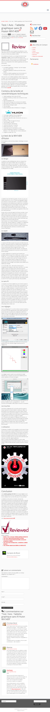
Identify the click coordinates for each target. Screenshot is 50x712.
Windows (8, 37)
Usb (2, 37)
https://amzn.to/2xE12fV (9, 518)
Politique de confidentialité (37, 56)
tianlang (9, 670)
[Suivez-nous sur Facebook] (41, 28)
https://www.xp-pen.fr (16, 689)
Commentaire (4, 576)
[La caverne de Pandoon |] (25, 4)
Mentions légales (35, 52)
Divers (6, 21)
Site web (3, 602)
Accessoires (18, 34)
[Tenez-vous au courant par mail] (32, 32)
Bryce (13, 37)
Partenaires (34, 54)
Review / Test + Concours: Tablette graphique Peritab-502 (15, 536)
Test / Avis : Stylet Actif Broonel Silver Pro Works (13, 538)
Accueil (2, 21)
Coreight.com (35, 64)
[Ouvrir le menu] (48, 10)
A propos (34, 47)
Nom (2, 591)
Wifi (4, 37)
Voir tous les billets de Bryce (12, 557)
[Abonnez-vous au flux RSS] (32, 28)
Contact (33, 49)
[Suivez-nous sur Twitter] (36, 28)
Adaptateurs (23, 34)
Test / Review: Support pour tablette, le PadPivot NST (14, 545)
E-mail (3, 597)
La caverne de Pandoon (23, 709)
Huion (8, 87)
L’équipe (34, 51)
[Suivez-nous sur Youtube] (45, 28)
